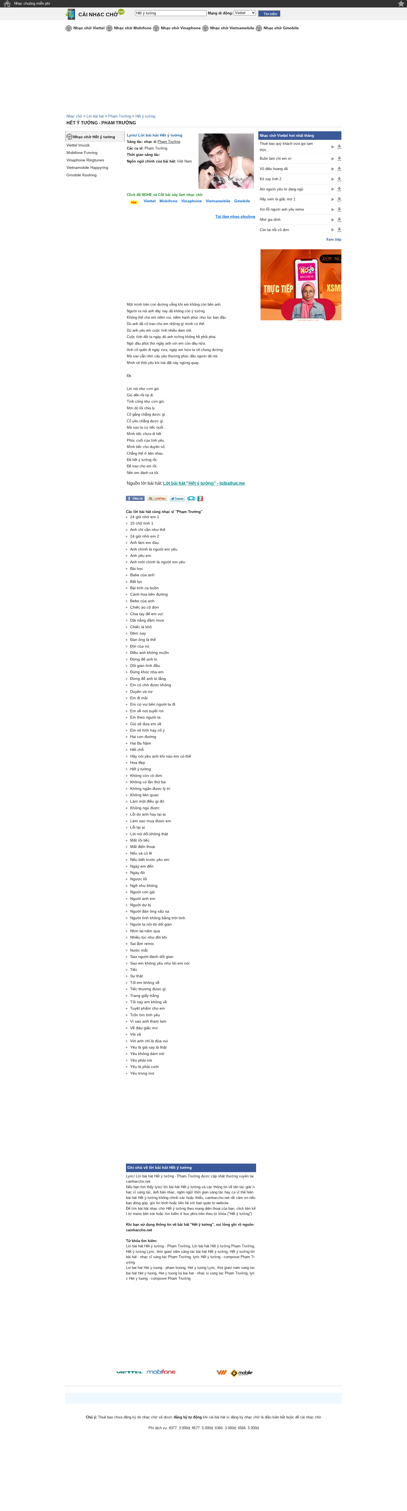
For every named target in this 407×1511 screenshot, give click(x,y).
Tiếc (133, 969)
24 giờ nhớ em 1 (144, 517)
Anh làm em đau (144, 542)
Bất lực (136, 581)
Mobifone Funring (81, 152)
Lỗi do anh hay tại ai (148, 814)
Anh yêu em (140, 555)
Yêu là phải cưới (144, 1066)
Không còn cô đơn (146, 775)
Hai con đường (143, 736)
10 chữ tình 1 (141, 523)
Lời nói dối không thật (149, 834)
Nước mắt (139, 950)
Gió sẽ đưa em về (145, 724)
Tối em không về (144, 982)
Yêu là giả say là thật (148, 1047)
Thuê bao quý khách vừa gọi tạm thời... (286, 147)
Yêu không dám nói (147, 1053)
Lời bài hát (95, 116)
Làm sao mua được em (150, 821)
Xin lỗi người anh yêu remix (282, 209)
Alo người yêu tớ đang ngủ (281, 189)
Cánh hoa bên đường (149, 594)
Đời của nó (139, 646)
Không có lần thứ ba (148, 782)
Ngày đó (137, 872)
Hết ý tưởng (145, 116)
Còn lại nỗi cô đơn (274, 230)
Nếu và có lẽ (141, 853)
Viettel (150, 201)
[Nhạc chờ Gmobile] (241, 1373)
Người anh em (142, 898)
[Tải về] (339, 147)
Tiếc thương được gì (148, 989)
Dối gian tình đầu (145, 665)
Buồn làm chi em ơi (275, 158)
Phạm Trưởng (119, 116)
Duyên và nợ (141, 691)
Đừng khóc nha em (147, 672)
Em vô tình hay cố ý (147, 730)
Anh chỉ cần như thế (147, 529)
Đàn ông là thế (143, 639)
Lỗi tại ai (137, 827)
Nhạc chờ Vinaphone (181, 28)
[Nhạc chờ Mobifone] (161, 1372)
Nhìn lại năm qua (145, 931)
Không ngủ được (144, 808)
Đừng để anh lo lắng (148, 678)
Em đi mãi (139, 698)
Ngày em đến (142, 866)
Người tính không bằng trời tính (157, 918)
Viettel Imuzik (78, 145)
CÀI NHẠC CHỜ (98, 14)
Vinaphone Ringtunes (85, 160)
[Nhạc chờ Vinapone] (196, 1374)
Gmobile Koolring (81, 175)
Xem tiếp (333, 239)
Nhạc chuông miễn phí (32, 3)
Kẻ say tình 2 (270, 179)
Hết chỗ (137, 749)
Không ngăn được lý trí (150, 788)
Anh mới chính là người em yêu (157, 562)
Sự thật (136, 976)
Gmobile (242, 201)
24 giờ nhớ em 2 (144, 536)
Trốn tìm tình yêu (145, 1015)
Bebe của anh (142, 601)
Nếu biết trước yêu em (149, 859)
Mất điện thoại (142, 846)
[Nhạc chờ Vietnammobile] (221, 1372)
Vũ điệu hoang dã (274, 169)
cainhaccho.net (139, 1230)
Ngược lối (138, 879)
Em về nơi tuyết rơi (146, 711)
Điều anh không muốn (149, 652)
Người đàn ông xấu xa (149, 911)
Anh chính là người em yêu (153, 549)
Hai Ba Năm (140, 743)
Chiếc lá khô (141, 627)
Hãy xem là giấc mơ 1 (277, 199)
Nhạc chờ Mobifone (132, 28)
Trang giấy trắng (144, 995)
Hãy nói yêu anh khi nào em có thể (160, 756)
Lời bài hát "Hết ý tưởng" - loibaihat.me (204, 483)
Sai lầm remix (142, 943)
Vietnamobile (218, 201)
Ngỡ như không (144, 885)
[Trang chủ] (7, 3)
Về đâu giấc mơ (144, 1028)
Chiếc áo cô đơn (144, 607)
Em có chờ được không (150, 685)
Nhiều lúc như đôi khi (148, 937)
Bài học (136, 568)
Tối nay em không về (148, 1002)
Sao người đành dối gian (151, 956)
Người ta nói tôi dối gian (151, 924)
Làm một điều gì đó (147, 801)
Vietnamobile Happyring (87, 167)
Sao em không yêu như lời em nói (159, 963)
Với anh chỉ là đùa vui (149, 1041)
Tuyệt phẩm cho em (147, 1008)
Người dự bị (140, 905)
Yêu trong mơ (142, 1073)
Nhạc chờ (74, 116)
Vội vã (135, 1034)
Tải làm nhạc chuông (235, 216)
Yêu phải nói (141, 1060)
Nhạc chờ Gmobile (281, 28)
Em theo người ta (145, 717)
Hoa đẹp (137, 762)
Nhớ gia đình (270, 220)
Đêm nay (138, 633)
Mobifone (168, 201)
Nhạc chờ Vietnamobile (232, 28)
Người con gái (142, 892)
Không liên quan (144, 795)
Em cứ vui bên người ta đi (152, 704)
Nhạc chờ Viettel (89, 28)
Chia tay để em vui (146, 614)
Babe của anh (142, 575)
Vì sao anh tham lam (148, 1021)
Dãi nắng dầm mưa (147, 620)
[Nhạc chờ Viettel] (129, 1372)
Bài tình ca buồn (144, 588)
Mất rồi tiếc (140, 840)
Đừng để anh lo (143, 659)
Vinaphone (191, 201)
